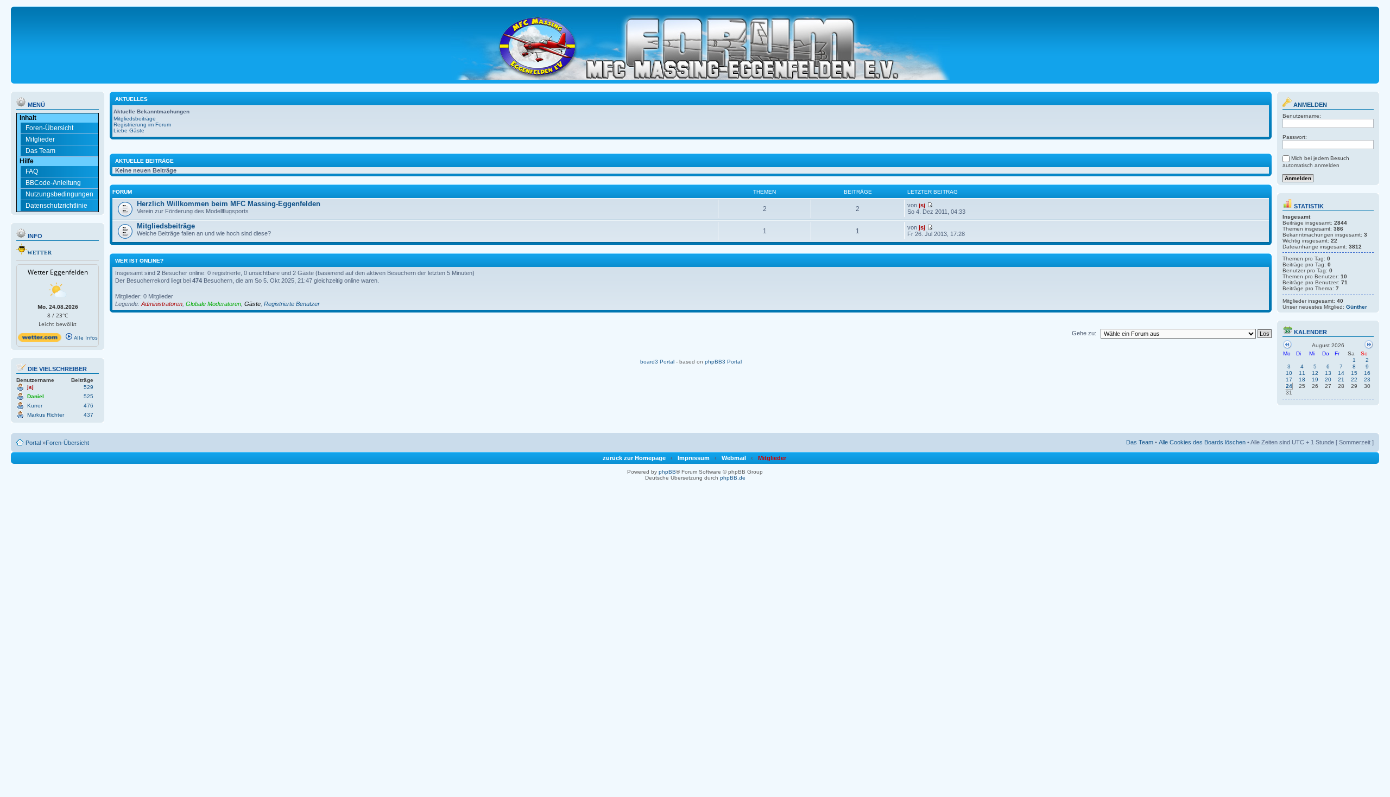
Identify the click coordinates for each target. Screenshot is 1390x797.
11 (1302, 373)
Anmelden (1309, 104)
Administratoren (161, 304)
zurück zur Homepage (634, 458)
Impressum (694, 458)
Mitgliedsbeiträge (134, 119)
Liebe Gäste (128, 130)
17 (1289, 379)
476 (88, 406)
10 (1289, 373)
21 (1341, 379)
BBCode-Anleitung (53, 183)
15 (1354, 373)
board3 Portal (657, 362)
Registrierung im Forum (142, 124)
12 (1315, 373)
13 (1328, 373)
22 (1354, 379)
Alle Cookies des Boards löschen (1202, 442)
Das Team (40, 151)
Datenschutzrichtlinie (56, 205)
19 (1315, 379)
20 (1328, 379)
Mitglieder (40, 139)
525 (88, 396)
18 (1302, 379)
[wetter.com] (39, 339)
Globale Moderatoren (213, 304)
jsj (30, 387)
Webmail (734, 458)
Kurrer (34, 406)
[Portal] (701, 45)
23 (1367, 379)
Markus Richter (45, 415)
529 (88, 387)
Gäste (252, 304)
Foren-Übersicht (49, 128)
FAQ (32, 171)
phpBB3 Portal (723, 362)
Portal (33, 442)
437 (88, 415)
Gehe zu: (1084, 333)
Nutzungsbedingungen (59, 194)
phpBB (667, 472)
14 (1341, 373)
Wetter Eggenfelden (58, 272)
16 (1367, 373)
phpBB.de (732, 478)
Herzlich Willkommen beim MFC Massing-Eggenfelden (228, 204)
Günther (1356, 307)
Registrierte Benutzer (292, 304)
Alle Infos (85, 337)
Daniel (35, 396)
